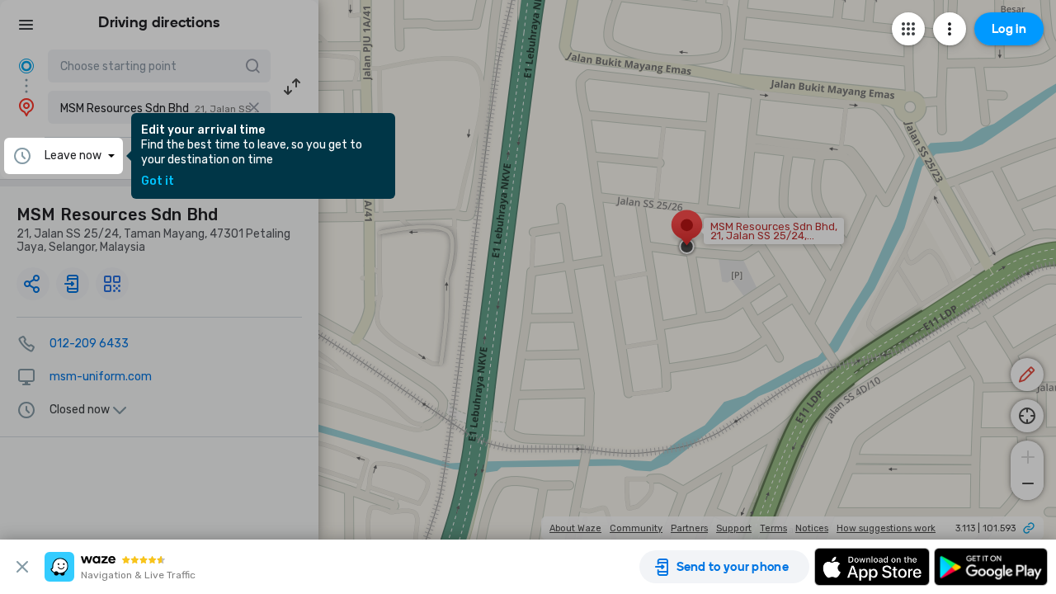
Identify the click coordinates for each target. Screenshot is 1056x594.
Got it (157, 181)
